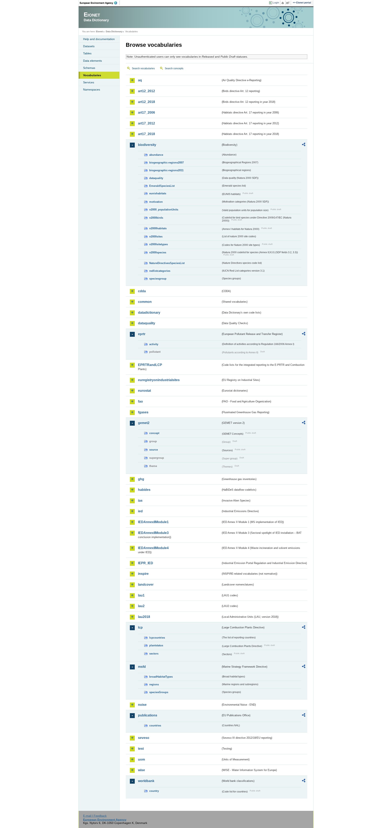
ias (140, 500)
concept (154, 433)
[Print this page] (283, 3)
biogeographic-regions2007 (166, 162)
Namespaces (91, 89)
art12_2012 (146, 91)
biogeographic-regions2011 (166, 170)
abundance (156, 154)
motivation (156, 201)
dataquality (156, 178)
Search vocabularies (143, 68)
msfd (142, 666)
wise (141, 770)
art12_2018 (146, 102)
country (154, 790)
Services (88, 82)
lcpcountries (157, 637)
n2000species (157, 252)
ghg (141, 479)
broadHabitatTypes (161, 676)
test (141, 748)
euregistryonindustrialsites (159, 380)
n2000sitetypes (158, 244)
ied (140, 511)
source (153, 449)
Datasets (89, 46)
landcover (146, 584)
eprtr (141, 334)
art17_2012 (146, 123)
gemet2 (143, 423)
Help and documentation (99, 39)
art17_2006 (146, 112)
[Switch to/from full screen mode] (288, 3)
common (145, 301)
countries (155, 725)
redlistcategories (159, 270)
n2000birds (156, 217)
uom (141, 759)
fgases (143, 412)
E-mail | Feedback (95, 815)
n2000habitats (158, 228)
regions (154, 684)
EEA (100, 3)
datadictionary (149, 312)
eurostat (144, 390)
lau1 (141, 595)
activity (153, 344)
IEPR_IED (145, 563)
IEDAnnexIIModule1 (153, 522)
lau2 (141, 606)
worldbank (146, 781)
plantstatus (156, 645)
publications (147, 715)
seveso (143, 738)
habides (144, 489)
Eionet (99, 31)
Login (276, 2)
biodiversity (147, 145)
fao (140, 401)
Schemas (89, 67)
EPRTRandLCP (150, 365)
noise (142, 704)
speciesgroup (157, 278)
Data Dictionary (114, 31)
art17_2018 (146, 134)
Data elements (92, 60)
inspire (143, 573)
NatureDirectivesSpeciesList (167, 263)
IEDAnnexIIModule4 (153, 548)
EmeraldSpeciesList (162, 185)
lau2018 (144, 617)
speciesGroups (158, 692)
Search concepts (174, 68)
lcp (140, 627)
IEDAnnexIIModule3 (153, 533)
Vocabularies (92, 75)
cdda (142, 291)
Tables (87, 53)
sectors (153, 653)
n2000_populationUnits (163, 209)
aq (140, 80)
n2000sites (156, 236)
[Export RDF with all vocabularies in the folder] (303, 145)
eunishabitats (157, 193)
